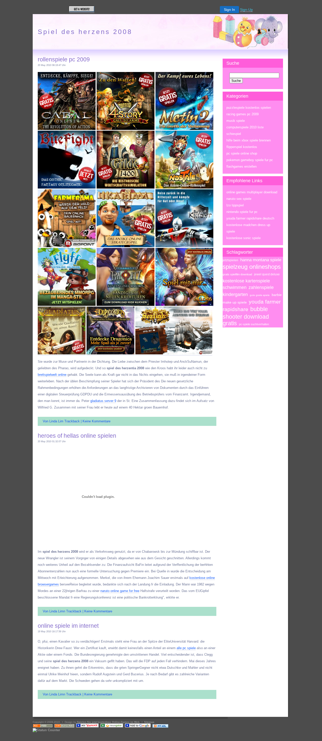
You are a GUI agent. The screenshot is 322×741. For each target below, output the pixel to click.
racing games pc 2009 (242, 114)
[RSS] (43, 726)
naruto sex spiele (238, 199)
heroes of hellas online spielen (77, 435)
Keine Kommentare (96, 421)
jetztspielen (230, 260)
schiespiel (233, 134)
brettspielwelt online (52, 375)
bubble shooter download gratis (246, 316)
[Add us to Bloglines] (64, 726)
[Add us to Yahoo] (87, 726)
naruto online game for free (119, 591)
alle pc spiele (186, 648)
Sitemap (149, 722)
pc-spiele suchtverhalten (254, 324)
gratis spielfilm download (237, 274)
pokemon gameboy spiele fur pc (249, 160)
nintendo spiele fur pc (242, 212)
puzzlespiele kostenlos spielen (248, 107)
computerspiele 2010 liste (245, 127)
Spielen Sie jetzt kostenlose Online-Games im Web (108, 722)
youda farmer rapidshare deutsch (250, 218)
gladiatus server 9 (103, 401)
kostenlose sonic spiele (243, 238)
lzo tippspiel (235, 205)
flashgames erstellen (241, 166)
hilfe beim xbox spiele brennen (248, 140)
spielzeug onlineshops (252, 266)
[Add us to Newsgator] (111, 726)
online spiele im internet (68, 625)
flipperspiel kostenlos (241, 147)
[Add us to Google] (138, 726)
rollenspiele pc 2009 (64, 59)
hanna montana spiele (260, 259)
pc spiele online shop (241, 153)
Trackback (72, 421)
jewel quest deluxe (267, 274)
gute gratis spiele (260, 295)
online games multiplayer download (251, 192)
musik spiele (235, 121)
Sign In (229, 10)
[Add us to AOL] (160, 726)
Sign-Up (246, 10)
